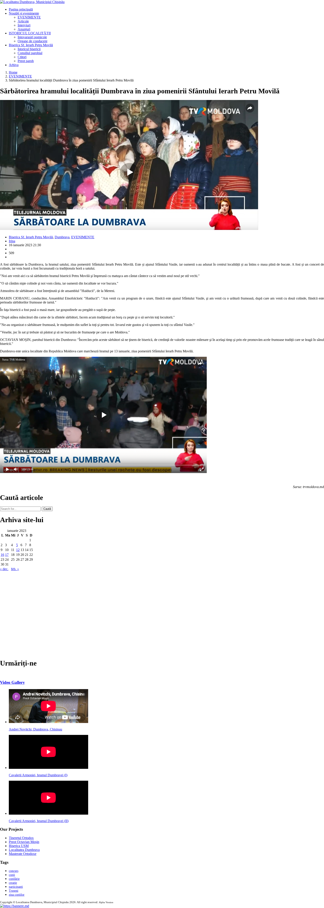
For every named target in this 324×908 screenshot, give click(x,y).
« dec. (4, 569)
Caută (47, 508)
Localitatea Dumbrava (24, 850)
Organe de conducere (32, 41)
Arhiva (14, 65)
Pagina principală (21, 9)
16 (2, 555)
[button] (14, 906)
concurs (13, 871)
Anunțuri (24, 29)
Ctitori (22, 57)
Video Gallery (12, 682)
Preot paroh (26, 61)
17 (7, 555)
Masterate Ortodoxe (22, 854)
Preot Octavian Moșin (24, 842)
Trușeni (13, 890)
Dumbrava (62, 237)
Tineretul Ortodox (21, 838)
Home (13, 72)
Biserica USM (19, 846)
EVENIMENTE (29, 17)
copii (12, 875)
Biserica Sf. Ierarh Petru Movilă (31, 45)
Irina (12, 241)
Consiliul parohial (30, 53)
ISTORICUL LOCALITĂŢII (30, 33)
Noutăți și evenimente (24, 13)
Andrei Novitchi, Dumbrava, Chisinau (35, 729)
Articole (23, 21)
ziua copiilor (16, 894)
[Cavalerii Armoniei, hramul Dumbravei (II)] (48, 813)
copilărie (14, 878)
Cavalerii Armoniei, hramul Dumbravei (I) (38, 775)
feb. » (15, 569)
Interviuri (24, 25)
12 (18, 550)
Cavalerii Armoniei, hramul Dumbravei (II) (39, 821)
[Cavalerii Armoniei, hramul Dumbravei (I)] (48, 767)
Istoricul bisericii (29, 49)
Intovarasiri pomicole (32, 37)
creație (13, 882)
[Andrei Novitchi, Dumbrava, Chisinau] (48, 722)
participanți (16, 886)
